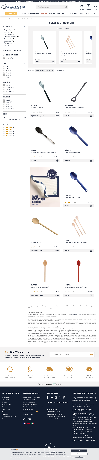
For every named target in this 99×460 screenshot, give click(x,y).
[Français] (24, 423)
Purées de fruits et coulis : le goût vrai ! (84, 441)
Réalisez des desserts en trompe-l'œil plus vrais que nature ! (84, 405)
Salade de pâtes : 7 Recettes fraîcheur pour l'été (82, 432)
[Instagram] (56, 397)
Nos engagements (29, 402)
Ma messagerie (52, 407)
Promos (4, 412)
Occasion (5, 402)
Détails (57, 116)
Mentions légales (28, 409)
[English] (28, 423)
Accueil (5, 19)
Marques (5, 414)
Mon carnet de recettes (55, 414)
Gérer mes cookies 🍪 (30, 412)
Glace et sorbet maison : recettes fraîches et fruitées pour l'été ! (84, 428)
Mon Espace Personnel (58, 403)
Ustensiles (17, 19)
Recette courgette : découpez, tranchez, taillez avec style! (83, 410)
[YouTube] (52, 397)
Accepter (79, 450)
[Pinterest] (64, 397)
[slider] (4, 118)
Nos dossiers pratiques (84, 393)
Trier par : (31, 70)
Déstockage (6, 397)
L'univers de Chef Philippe (32, 397)
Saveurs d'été (6, 404)
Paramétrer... (79, 457)
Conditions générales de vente (33, 407)
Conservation (8, 34)
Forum (4, 419)
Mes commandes (52, 409)
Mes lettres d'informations (55, 419)
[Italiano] (32, 423)
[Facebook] (48, 397)
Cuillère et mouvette (10, 36)
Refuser (79, 454)
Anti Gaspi (5, 399)
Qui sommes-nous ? (29, 399)
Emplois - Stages (28, 414)
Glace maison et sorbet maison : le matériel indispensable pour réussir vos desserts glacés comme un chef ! (85, 399)
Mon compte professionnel (56, 416)
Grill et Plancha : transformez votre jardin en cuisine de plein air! (84, 418)
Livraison (34, 404)
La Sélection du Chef (9, 416)
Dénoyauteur (8, 41)
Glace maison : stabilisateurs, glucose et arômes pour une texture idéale (85, 423)
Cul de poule (8, 39)
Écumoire (7, 43)
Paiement (26, 404)
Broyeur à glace (8, 30)
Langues (27, 419)
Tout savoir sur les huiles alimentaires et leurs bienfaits (83, 436)
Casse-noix (7, 32)
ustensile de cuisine (76, 314)
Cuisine (11, 19)
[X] (60, 397)
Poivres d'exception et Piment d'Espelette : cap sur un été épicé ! (84, 414)
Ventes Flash (6, 409)
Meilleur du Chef (31, 393)
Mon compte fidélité (53, 411)
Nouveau (5, 407)
